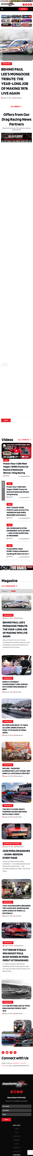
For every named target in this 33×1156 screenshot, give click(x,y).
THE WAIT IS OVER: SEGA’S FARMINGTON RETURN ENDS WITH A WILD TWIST (14, 811)
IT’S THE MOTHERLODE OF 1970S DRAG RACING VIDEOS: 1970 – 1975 (16, 1008)
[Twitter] (31, 4)
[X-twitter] (15, 1052)
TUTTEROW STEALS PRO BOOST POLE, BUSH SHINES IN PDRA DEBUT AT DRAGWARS (16, 955)
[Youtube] (26, 4)
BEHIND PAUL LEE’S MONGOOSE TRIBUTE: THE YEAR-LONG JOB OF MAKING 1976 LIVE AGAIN (15, 81)
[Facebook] (28, 4)
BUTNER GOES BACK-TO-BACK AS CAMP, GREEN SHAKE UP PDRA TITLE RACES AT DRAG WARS (15, 729)
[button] (2, 9)
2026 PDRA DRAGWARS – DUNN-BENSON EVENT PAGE (16, 854)
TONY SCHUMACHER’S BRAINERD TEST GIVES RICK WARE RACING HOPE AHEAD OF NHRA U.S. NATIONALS (16, 909)
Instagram (16, 1063)
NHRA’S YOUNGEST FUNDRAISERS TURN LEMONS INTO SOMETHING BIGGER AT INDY (15, 685)
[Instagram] (24, 4)
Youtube (23, 1063)
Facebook (5, 1066)
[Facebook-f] (11, 1052)
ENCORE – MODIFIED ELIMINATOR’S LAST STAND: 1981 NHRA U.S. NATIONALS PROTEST (16, 771)
